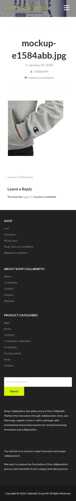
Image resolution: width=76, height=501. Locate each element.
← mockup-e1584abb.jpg (19, 177)
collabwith (40, 71)
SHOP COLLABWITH (25, 8)
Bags (7, 322)
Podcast (9, 294)
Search (14, 391)
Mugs (7, 359)
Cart (6, 228)
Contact (9, 288)
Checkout (9, 234)
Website (9, 300)
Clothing (9, 334)
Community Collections (17, 340)
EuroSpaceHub (12, 353)
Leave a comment (41, 77)
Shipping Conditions (15, 252)
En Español (10, 347)
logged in (28, 196)
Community (10, 282)
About (7, 276)
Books (7, 328)
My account (11, 240)
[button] (66, 8)
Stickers (8, 365)
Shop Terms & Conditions (19, 246)
